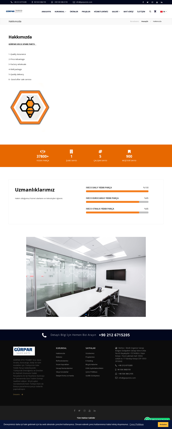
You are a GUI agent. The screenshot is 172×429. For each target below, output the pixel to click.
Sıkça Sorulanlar (62, 372)
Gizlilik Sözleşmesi (93, 376)
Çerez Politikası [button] (137, 424)
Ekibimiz (59, 357)
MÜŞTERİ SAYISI (129, 160)
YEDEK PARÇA (43, 160)
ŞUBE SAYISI (71, 160)
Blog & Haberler (92, 364)
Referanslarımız (62, 361)
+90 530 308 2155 (61, 2)
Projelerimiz (90, 357)
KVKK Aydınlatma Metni (94, 368)
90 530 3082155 (40, 2)
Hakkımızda (60, 353)
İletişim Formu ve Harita (65, 376)
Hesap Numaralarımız (64, 368)
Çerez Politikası (91, 372)
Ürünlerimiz (90, 353)
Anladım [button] (163, 424)
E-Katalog (89, 361)
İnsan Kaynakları (62, 364)
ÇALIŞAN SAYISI (100, 160)
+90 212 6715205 (20, 2)
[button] (150, 11)
